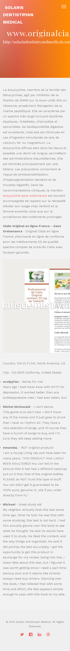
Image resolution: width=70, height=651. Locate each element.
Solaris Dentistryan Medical (18, 15)
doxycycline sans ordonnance (25, 195)
